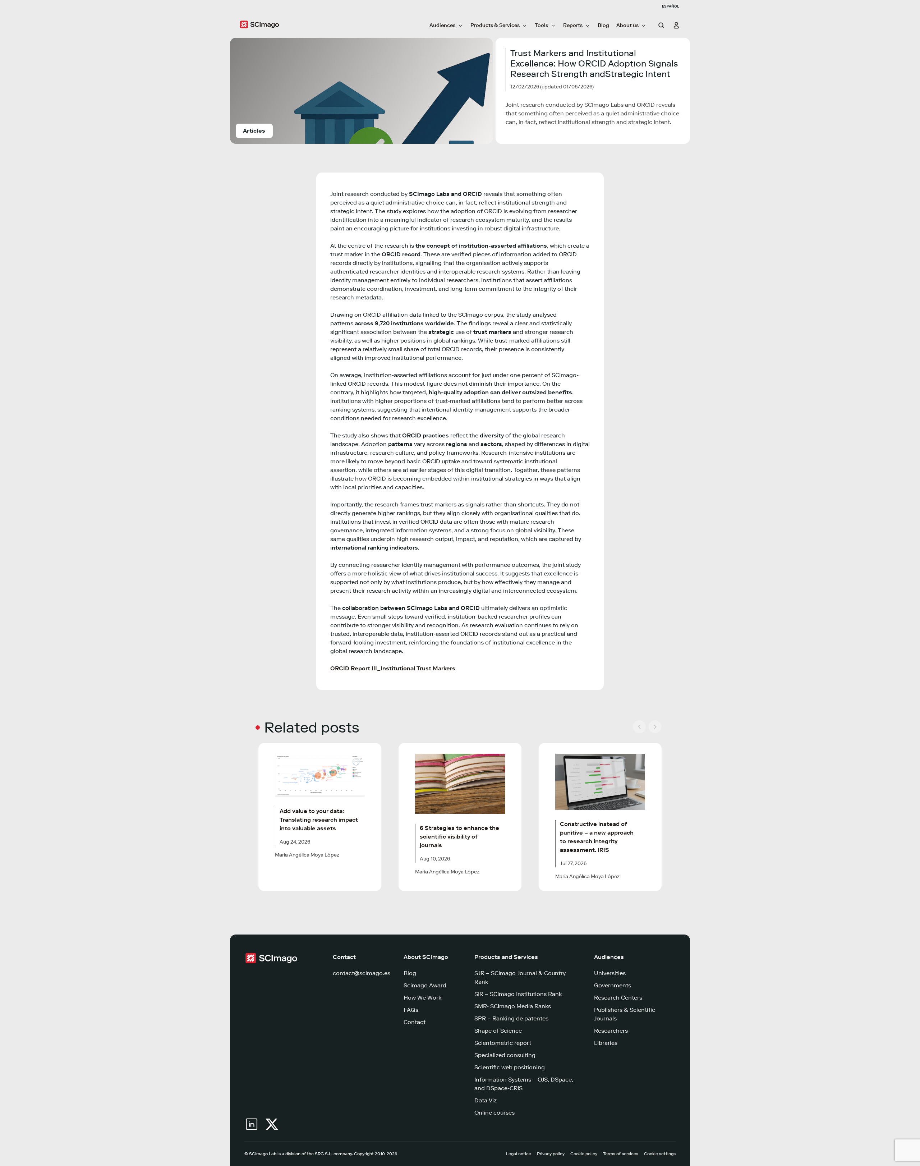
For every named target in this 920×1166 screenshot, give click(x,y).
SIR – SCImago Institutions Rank (518, 994)
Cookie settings (660, 1153)
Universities (610, 973)
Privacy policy (551, 1153)
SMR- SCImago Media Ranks (512, 1006)
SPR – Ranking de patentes (511, 1018)
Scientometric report (502, 1042)
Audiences (442, 25)
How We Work (422, 997)
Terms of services (620, 1153)
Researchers (611, 1030)
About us (627, 25)
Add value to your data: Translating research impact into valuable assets (319, 820)
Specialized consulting (504, 1055)
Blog (603, 25)
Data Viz (485, 1100)
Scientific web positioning (509, 1067)
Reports (573, 25)
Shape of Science (498, 1030)
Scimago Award (425, 985)
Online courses (494, 1112)
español (670, 6)
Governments (612, 985)
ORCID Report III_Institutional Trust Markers (392, 668)
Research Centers (618, 997)
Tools (541, 25)
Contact (415, 1022)
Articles (254, 130)
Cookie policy (583, 1153)
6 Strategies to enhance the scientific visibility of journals (459, 837)
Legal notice (518, 1153)
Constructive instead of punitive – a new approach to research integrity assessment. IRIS (597, 837)
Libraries (605, 1042)
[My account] (673, 25)
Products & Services (495, 25)
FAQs (411, 1009)
